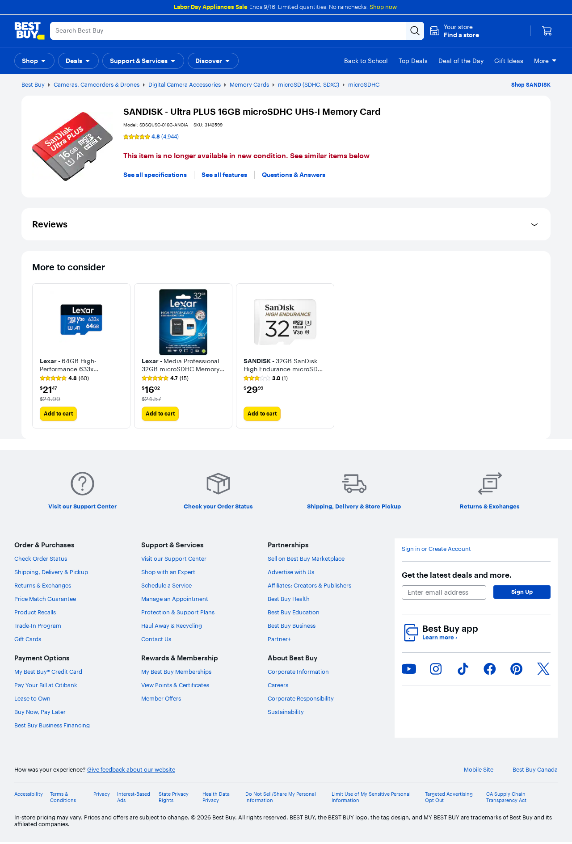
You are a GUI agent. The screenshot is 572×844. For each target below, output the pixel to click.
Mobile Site (478, 769)
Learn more (439, 637)
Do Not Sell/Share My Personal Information (280, 797)
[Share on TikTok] (463, 669)
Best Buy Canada (535, 769)
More (541, 61)
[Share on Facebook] (490, 669)
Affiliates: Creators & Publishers (309, 585)
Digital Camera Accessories (184, 84)
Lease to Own (32, 698)
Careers (278, 685)
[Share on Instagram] (436, 669)
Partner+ (279, 638)
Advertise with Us (291, 571)
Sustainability (286, 711)
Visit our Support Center (173, 558)
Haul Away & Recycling (171, 625)
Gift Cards (27, 638)
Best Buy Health (289, 598)
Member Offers (161, 698)
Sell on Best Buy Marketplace (306, 558)
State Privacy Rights (174, 797)
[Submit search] (415, 31)
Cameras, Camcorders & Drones (96, 84)
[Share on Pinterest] (516, 669)
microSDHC (363, 84)
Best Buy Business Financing (52, 725)
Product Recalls (35, 612)
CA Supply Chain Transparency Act (506, 797)
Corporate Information (298, 671)
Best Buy (33, 84)
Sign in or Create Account (436, 549)
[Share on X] (543, 669)
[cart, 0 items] (547, 30)
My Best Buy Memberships (176, 671)
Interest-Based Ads (133, 797)
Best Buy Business (291, 625)
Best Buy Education (294, 612)
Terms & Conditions (63, 797)
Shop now (383, 6)
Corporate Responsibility (301, 698)
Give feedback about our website (131, 769)
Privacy (101, 794)
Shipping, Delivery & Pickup (51, 571)
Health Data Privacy (216, 797)
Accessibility (28, 794)
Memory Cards (249, 84)
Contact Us (156, 638)
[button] (454, 31)
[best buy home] (29, 31)
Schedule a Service (166, 585)
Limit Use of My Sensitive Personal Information (371, 797)
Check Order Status (40, 558)
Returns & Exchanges (42, 585)
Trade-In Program (37, 625)
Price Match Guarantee (45, 598)
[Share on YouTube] (409, 669)
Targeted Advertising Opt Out (449, 797)
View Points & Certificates (175, 685)
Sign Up (522, 591)
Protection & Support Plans (177, 612)
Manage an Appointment (174, 598)
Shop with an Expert (168, 571)
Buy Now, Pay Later (40, 711)
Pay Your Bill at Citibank (45, 685)
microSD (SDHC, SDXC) (308, 84)
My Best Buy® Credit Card (48, 671)
